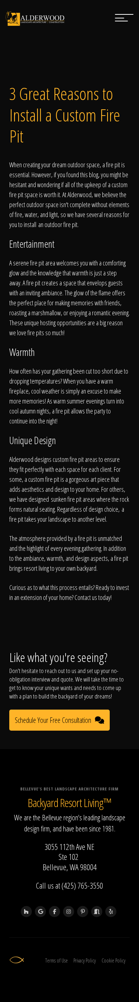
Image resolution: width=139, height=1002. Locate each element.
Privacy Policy (84, 960)
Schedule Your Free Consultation (53, 720)
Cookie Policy (113, 960)
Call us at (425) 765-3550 (69, 885)
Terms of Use (56, 960)
